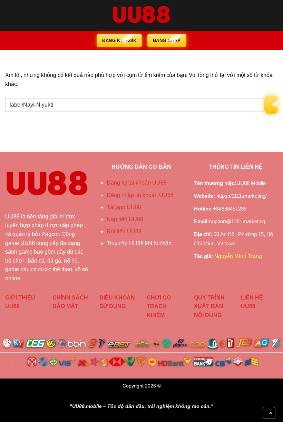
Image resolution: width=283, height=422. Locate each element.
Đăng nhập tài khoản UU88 (140, 195)
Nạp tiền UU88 (125, 219)
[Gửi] (271, 105)
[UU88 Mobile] (141, 15)
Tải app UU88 (124, 207)
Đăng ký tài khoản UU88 (137, 183)
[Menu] (9, 15)
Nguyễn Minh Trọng (238, 256)
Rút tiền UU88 (124, 231)
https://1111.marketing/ (241, 196)
